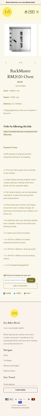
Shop (5, 355)
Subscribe (20, 390)
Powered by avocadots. (20, 408)
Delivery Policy (9, 371)
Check (31, 280)
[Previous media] (5, 62)
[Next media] (35, 62)
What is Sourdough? (11, 366)
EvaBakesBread (21, 405)
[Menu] (37, 12)
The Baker (7, 360)
